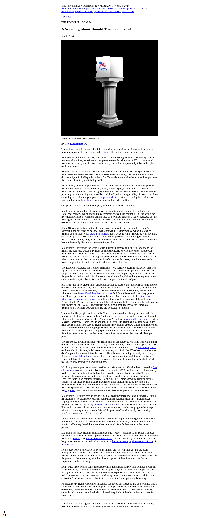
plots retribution (111, 197)
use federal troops (83, 356)
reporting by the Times (136, 319)
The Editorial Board (76, 143)
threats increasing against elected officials (132, 441)
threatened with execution (99, 438)
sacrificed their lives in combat (96, 293)
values (107, 152)
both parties (67, 444)
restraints (88, 200)
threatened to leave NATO (107, 404)
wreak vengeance (147, 347)
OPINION (66, 17)
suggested (70, 390)
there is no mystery (99, 233)
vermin (76, 438)
